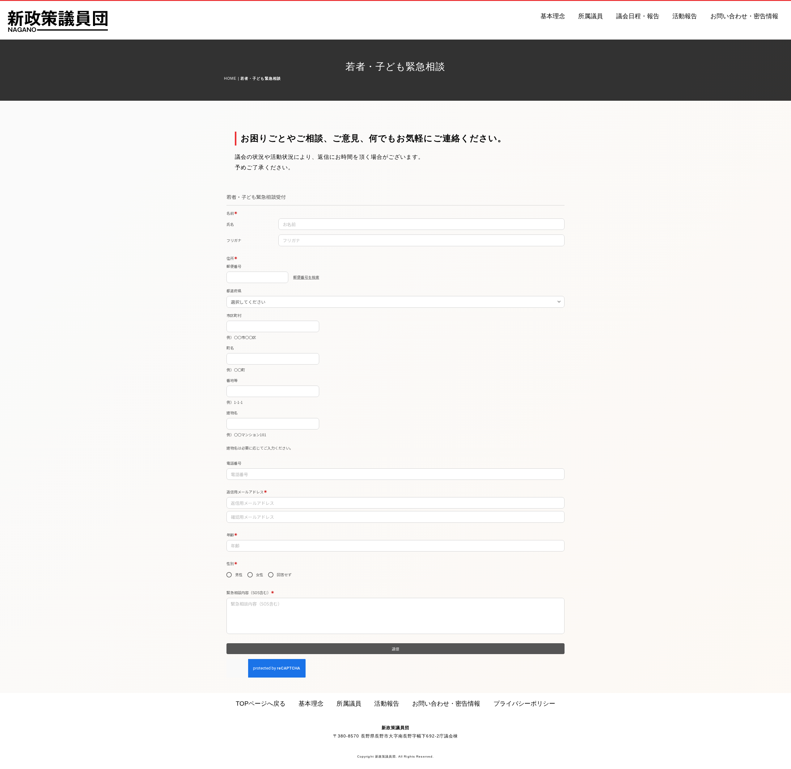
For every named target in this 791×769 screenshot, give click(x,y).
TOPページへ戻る (261, 703)
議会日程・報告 (637, 16)
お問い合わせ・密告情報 (744, 16)
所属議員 (590, 16)
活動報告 (684, 16)
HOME (230, 78)
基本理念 (552, 16)
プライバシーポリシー (524, 703)
